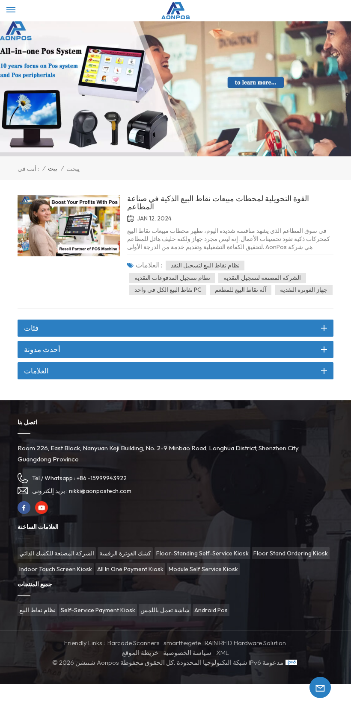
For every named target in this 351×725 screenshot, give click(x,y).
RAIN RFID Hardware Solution (245, 643)
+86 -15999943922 (102, 478)
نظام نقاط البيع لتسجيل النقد (205, 265)
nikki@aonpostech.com (100, 491)
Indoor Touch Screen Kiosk (55, 569)
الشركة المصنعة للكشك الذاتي (56, 553)
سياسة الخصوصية (187, 653)
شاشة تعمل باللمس (165, 610)
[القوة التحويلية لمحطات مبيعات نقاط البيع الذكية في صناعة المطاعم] (69, 225)
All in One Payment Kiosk (130, 569)
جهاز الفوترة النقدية (303, 290)
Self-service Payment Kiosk (98, 610)
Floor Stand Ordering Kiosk (290, 553)
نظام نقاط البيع (37, 610)
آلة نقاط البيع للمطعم (240, 290)
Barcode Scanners (133, 643)
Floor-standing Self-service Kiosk (202, 553)
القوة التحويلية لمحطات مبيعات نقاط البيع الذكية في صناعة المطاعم (218, 203)
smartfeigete (182, 643)
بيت (52, 168)
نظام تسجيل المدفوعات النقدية (172, 278)
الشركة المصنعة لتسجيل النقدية (262, 278)
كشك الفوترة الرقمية (125, 553)
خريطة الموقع (140, 653)
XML (222, 653)
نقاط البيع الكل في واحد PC (168, 290)
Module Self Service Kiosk (203, 569)
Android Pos (211, 610)
